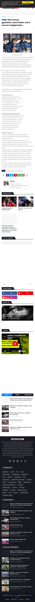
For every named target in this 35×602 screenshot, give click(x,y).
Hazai (22, 471)
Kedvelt (7, 395)
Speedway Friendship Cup (9, 485)
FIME (4, 477)
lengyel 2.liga (27, 482)
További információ (10, 5)
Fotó (24, 477)
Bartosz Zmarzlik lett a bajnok (25, 208)
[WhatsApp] (19, 175)
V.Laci (12, 181)
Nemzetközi (5, 471)
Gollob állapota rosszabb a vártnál (20, 587)
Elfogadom (28, 2)
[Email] (23, 175)
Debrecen (29, 479)
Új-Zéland (13, 490)
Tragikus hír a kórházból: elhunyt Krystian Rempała (20, 558)
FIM (17, 471)
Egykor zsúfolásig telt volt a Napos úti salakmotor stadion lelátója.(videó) (21, 399)
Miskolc (4, 492)
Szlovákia (20, 485)
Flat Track (22, 487)
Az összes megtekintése (26, 193)
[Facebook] (7, 175)
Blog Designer (13, 595)
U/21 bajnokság (24, 492)
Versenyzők (28, 395)
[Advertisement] (17, 374)
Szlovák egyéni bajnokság (18, 539)
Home (7, 599)
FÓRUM (27, 599)
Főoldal (4, 16)
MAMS (19, 482)
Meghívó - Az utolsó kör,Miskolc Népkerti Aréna (19, 573)
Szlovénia (14, 487)
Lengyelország (11, 16)
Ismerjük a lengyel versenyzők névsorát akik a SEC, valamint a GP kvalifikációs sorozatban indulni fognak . (9, 229)
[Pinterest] (15, 175)
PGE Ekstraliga (18, 170)
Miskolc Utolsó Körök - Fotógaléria (20, 579)
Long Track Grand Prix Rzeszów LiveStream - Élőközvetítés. (19, 566)
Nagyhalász (17, 477)
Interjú (4, 482)
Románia (16, 492)
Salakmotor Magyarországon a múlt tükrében (21, 406)
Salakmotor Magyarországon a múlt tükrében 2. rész (21, 428)
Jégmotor (10, 477)
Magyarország (6, 487)
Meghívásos (25, 474)
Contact (21, 599)
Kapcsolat (14, 599)
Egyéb (12, 471)
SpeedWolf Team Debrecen (18, 479)
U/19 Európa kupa (22, 490)
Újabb (4, 284)
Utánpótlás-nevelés (7, 495)
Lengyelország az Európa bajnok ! (7, 208)
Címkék (17, 395)
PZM (10, 492)
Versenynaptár (12, 482)
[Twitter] (11, 175)
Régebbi (30, 284)
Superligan (5, 490)
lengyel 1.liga (6, 479)
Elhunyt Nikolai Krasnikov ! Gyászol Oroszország (15, 315)
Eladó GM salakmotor (16, 420)
